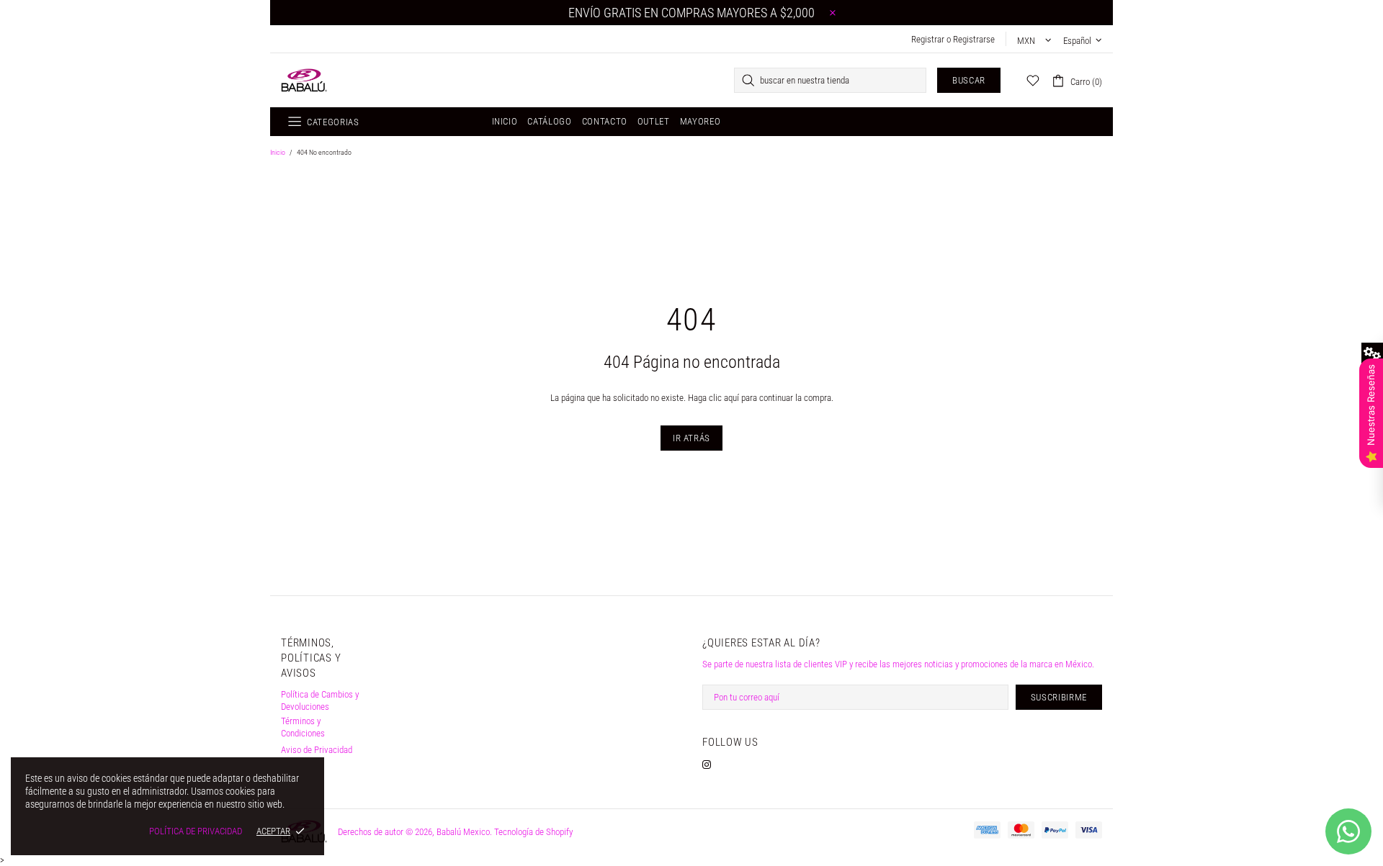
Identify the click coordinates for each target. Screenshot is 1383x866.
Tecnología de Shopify (533, 831)
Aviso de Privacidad (316, 749)
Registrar (927, 39)
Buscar (968, 80)
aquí (731, 397)
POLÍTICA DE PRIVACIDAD (195, 831)
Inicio (277, 152)
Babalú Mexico (304, 79)
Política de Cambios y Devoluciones (320, 700)
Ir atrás (691, 438)
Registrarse (974, 39)
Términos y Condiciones (303, 727)
